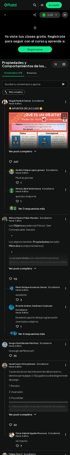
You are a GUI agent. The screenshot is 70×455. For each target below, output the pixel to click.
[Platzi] (10, 5)
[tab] (13, 73)
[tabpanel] (35, 267)
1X (56, 64)
